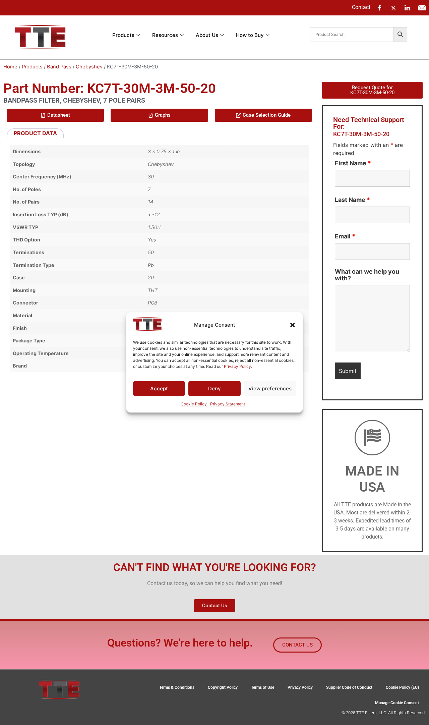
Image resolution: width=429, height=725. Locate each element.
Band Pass (59, 67)
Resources (165, 35)
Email (345, 236)
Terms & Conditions (176, 687)
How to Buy (250, 35)
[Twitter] (393, 7)
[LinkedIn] (407, 7)
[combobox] (351, 34)
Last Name (352, 200)
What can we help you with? (367, 275)
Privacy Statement (227, 404)
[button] (292, 325)
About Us (207, 35)
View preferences (270, 388)
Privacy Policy (237, 366)
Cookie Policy (194, 404)
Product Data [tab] (35, 133)
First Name (353, 163)
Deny (214, 388)
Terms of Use (262, 687)
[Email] (422, 7)
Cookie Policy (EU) (402, 687)
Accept (159, 388)
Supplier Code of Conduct (349, 687)
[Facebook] (379, 7)
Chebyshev (89, 67)
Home (10, 67)
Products (123, 35)
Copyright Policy (223, 687)
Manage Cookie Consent (397, 703)
